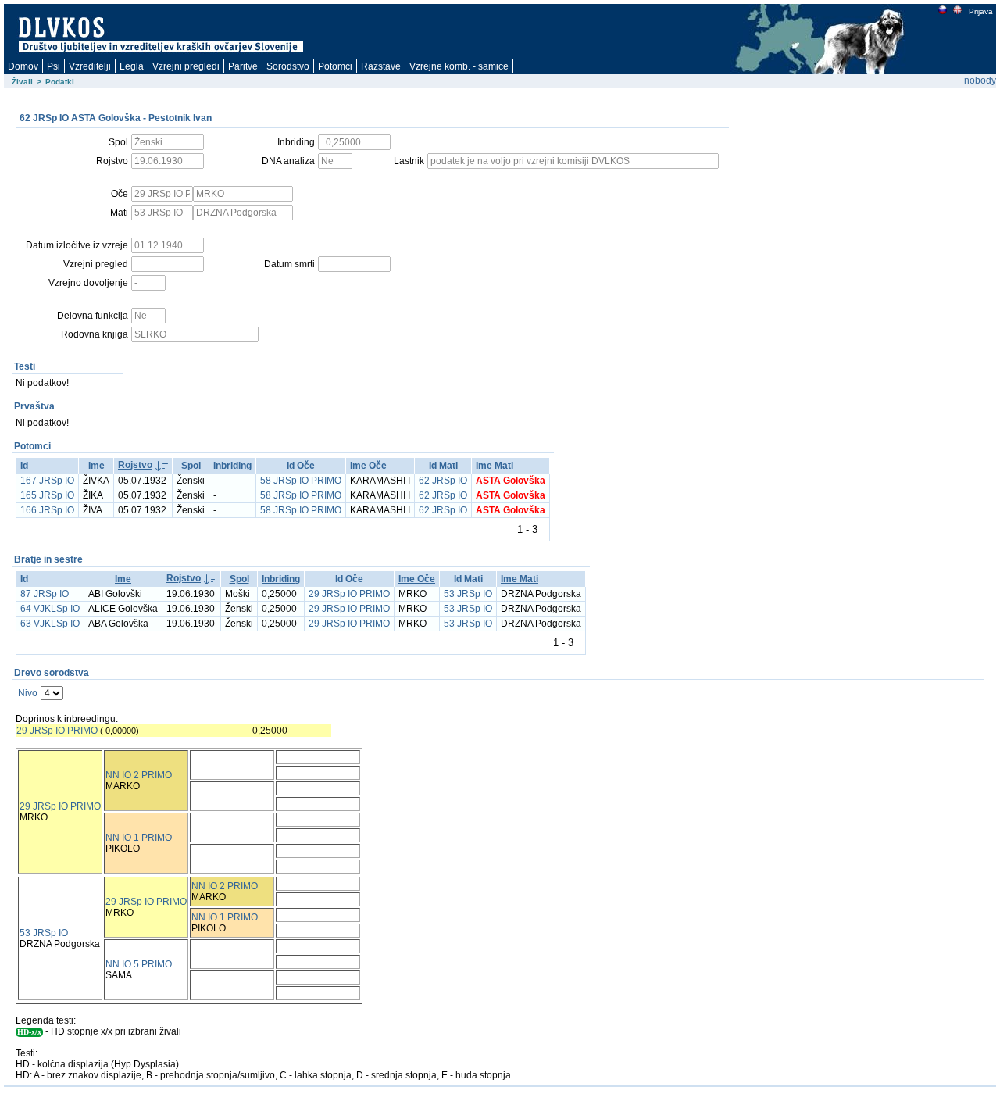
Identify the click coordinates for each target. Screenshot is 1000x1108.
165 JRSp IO (47, 495)
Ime (96, 465)
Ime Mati (494, 465)
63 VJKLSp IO (50, 623)
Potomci (335, 66)
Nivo (28, 693)
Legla (132, 66)
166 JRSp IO (47, 510)
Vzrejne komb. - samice (459, 66)
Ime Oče (368, 465)
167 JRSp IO (47, 480)
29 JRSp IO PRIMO (349, 593)
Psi (53, 66)
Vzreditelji (90, 66)
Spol (191, 465)
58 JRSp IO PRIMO (300, 480)
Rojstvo (135, 464)
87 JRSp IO (44, 593)
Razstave (381, 66)
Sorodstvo (287, 66)
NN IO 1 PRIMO (138, 837)
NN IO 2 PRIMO (138, 775)
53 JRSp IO (468, 593)
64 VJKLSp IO (50, 608)
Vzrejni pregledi (186, 66)
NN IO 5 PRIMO (138, 964)
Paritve (243, 66)
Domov (23, 66)
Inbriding (232, 465)
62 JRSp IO (443, 480)
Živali (22, 81)
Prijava (981, 11)
